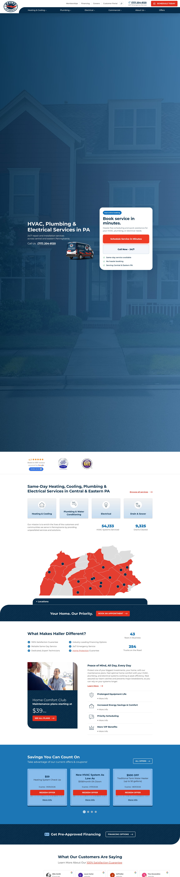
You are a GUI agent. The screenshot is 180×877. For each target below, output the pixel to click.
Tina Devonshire (154, 874)
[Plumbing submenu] (70, 10)
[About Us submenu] (145, 10)
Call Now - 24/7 (126, 249)
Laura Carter (89, 874)
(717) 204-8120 (47, 243)
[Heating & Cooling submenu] (46, 10)
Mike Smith (56, 874)
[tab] (84, 811)
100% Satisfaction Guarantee (104, 862)
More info (103, 698)
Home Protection (81, 651)
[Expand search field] (121, 3)
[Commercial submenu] (121, 10)
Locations (43, 601)
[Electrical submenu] (94, 10)
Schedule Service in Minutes (126, 239)
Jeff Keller (120, 874)
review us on (35, 469)
